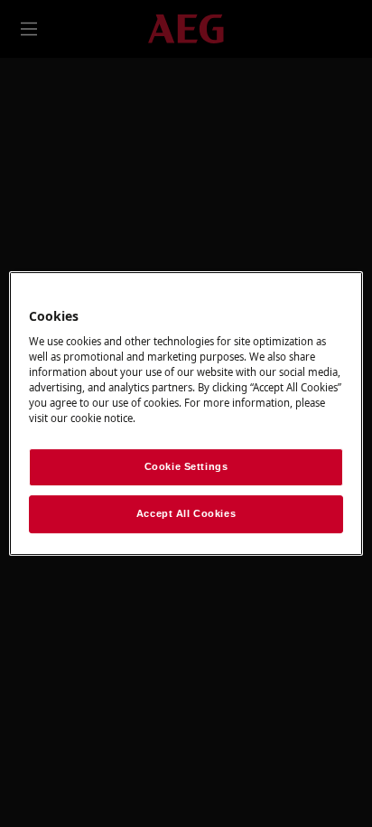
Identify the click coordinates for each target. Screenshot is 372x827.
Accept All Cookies (186, 513)
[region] (185, 414)
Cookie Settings (186, 467)
